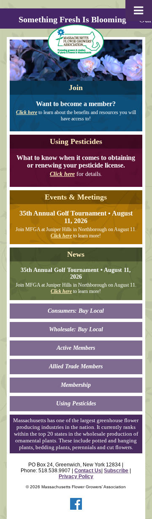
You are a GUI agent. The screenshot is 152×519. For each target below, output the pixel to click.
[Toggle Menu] (138, 10)
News (75, 254)
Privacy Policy (76, 476)
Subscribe (116, 471)
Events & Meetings (76, 197)
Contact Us (87, 471)
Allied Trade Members (76, 366)
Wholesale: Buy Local (76, 329)
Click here (26, 112)
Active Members (76, 348)
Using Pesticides (76, 141)
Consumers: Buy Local (76, 311)
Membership (76, 385)
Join (76, 87)
